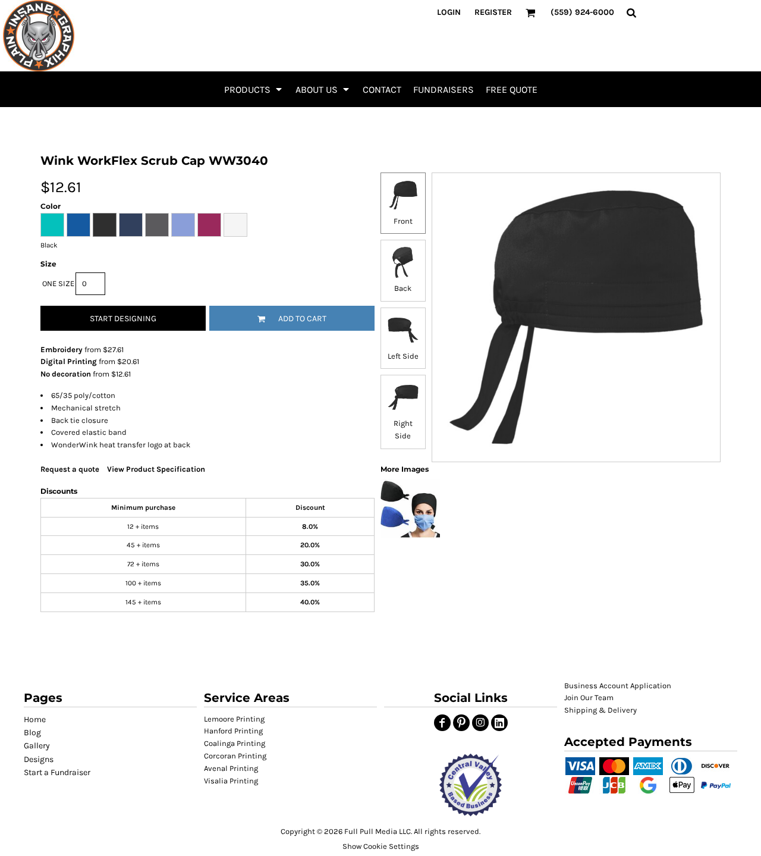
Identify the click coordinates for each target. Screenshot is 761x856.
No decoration (65, 373)
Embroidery (61, 349)
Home (35, 719)
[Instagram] (480, 722)
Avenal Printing (231, 768)
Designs (39, 759)
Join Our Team (589, 697)
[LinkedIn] (499, 722)
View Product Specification (156, 469)
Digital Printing (68, 361)
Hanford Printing (233, 730)
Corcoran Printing (235, 755)
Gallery (37, 746)
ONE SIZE (58, 283)
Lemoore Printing (234, 718)
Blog (32, 733)
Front (403, 221)
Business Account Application (617, 685)
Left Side (403, 356)
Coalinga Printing (234, 743)
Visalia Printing (231, 780)
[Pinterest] (461, 722)
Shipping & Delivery (600, 710)
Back (402, 288)
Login (449, 12)
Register (493, 12)
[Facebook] (442, 722)
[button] (254, 89)
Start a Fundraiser (57, 772)
